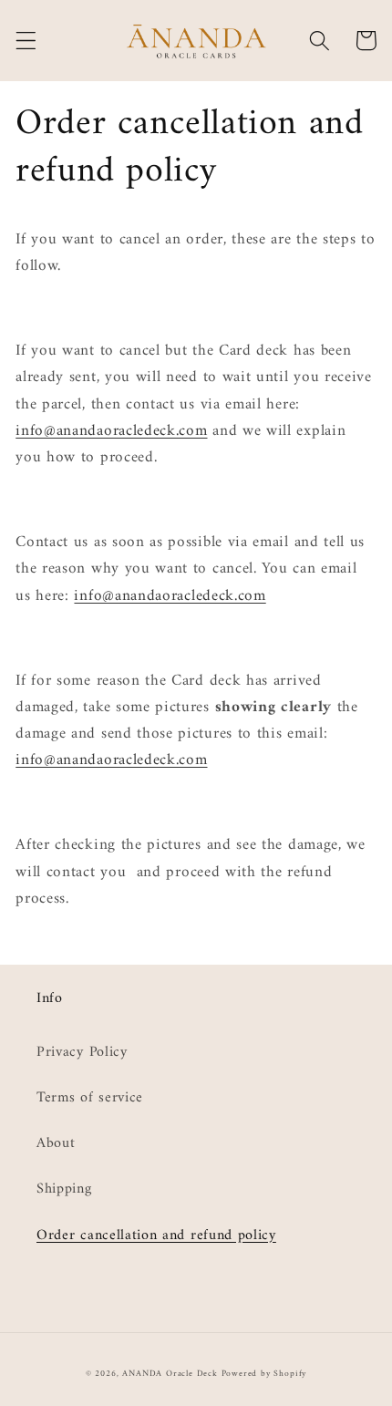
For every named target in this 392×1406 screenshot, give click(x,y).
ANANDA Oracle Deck (170, 1373)
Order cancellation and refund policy (156, 1235)
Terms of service (89, 1098)
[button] (26, 40)
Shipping (64, 1189)
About (55, 1143)
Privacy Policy (82, 1052)
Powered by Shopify (264, 1373)
